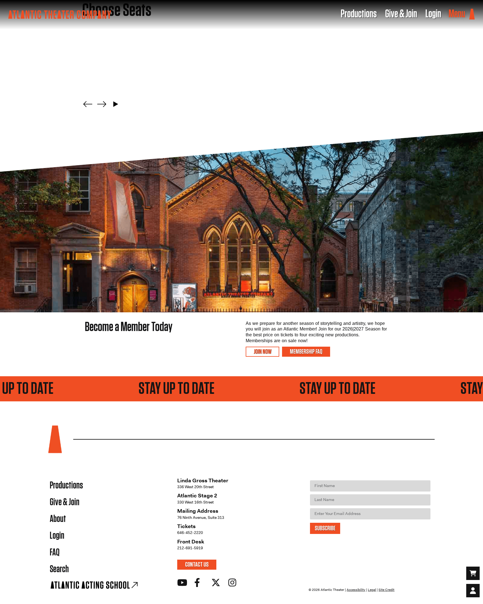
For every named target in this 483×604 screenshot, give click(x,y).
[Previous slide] (87, 104)
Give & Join (64, 502)
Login (57, 536)
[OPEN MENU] (472, 14)
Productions (66, 485)
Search (59, 569)
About (58, 519)
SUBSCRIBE (325, 528)
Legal (372, 590)
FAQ (55, 552)
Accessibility (356, 590)
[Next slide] (101, 104)
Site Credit (386, 590)
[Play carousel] (115, 104)
